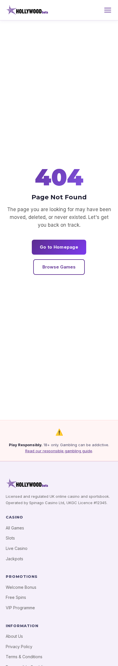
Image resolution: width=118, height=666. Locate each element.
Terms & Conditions (24, 656)
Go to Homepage (59, 247)
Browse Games (59, 267)
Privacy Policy (19, 646)
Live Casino (16, 548)
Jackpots (14, 558)
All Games (15, 527)
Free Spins (16, 597)
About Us (14, 636)
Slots (10, 538)
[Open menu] (107, 10)
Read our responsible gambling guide (58, 451)
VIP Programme (20, 607)
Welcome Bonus (21, 587)
